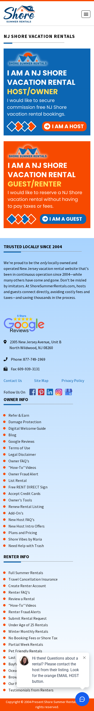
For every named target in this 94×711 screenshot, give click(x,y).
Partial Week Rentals (25, 644)
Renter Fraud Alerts (24, 611)
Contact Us (13, 380)
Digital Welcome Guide (27, 428)
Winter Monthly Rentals (28, 631)
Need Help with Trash (26, 545)
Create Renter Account (27, 585)
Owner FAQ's (18, 460)
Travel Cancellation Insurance (33, 579)
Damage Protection (24, 421)
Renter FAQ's (19, 592)
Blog (12, 434)
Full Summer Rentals (25, 572)
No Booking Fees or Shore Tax (32, 637)
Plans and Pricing (22, 532)
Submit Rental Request (27, 618)
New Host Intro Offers (26, 526)
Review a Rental (21, 598)
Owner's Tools (20, 500)
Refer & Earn (18, 415)
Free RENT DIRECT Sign (27, 487)
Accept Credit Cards (24, 493)
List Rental (17, 480)
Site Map (41, 380)
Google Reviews (21, 441)
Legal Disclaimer (22, 454)
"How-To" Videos (22, 467)
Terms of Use (19, 447)
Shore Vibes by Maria (25, 539)
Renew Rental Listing (26, 506)
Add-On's (15, 513)
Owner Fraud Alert (23, 474)
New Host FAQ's (21, 519)
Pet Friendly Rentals (25, 650)
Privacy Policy (72, 380)
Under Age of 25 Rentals (28, 624)
